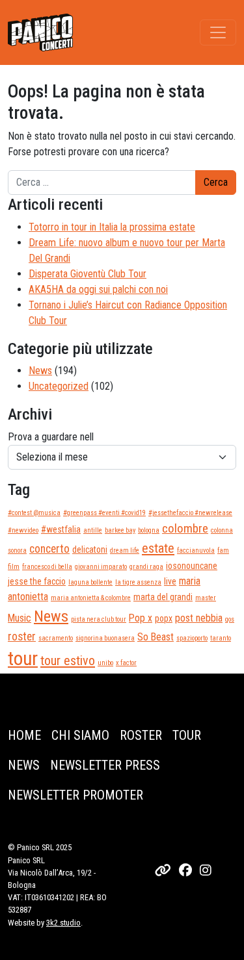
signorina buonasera (105, 638)
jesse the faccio (37, 581)
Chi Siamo (80, 735)
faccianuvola (196, 550)
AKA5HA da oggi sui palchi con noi (98, 289)
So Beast (155, 637)
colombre (185, 528)
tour (23, 659)
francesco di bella (47, 566)
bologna (148, 530)
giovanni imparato (101, 566)
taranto (220, 638)
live (170, 581)
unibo (105, 663)
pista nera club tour (98, 619)
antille (92, 530)
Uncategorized (58, 386)
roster (22, 636)
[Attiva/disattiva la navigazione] (218, 32)
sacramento (55, 638)
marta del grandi (163, 597)
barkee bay (120, 530)
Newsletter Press (105, 765)
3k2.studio (63, 923)
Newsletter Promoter (75, 795)
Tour (186, 735)
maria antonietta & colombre (91, 598)
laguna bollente (90, 582)
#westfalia (61, 529)
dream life (124, 550)
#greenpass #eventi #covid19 (104, 513)
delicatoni (89, 549)
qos (229, 619)
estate (158, 548)
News (40, 370)
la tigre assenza (138, 582)
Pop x (140, 618)
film (14, 566)
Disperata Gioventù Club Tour (87, 274)
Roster (141, 735)
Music (19, 618)
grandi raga (146, 566)
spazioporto (192, 638)
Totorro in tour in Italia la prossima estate (112, 227)
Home (24, 735)
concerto (49, 548)
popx (163, 618)
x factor (126, 663)
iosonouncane (191, 566)
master (205, 598)
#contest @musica (34, 513)
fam (223, 550)
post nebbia (199, 618)
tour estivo (67, 660)
